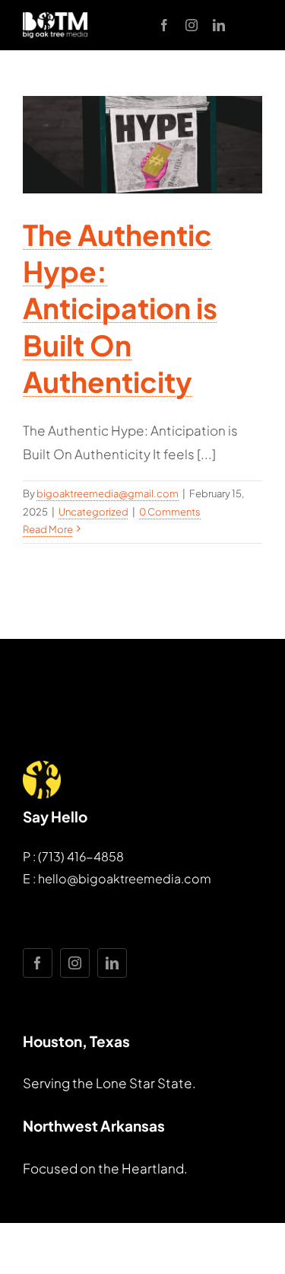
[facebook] (164, 25)
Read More (48, 529)
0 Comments (170, 512)
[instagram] (191, 25)
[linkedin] (219, 25)
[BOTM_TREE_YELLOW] (42, 766)
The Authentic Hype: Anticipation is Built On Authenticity (120, 307)
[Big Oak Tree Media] (55, 18)
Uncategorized (93, 512)
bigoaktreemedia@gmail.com (107, 493)
